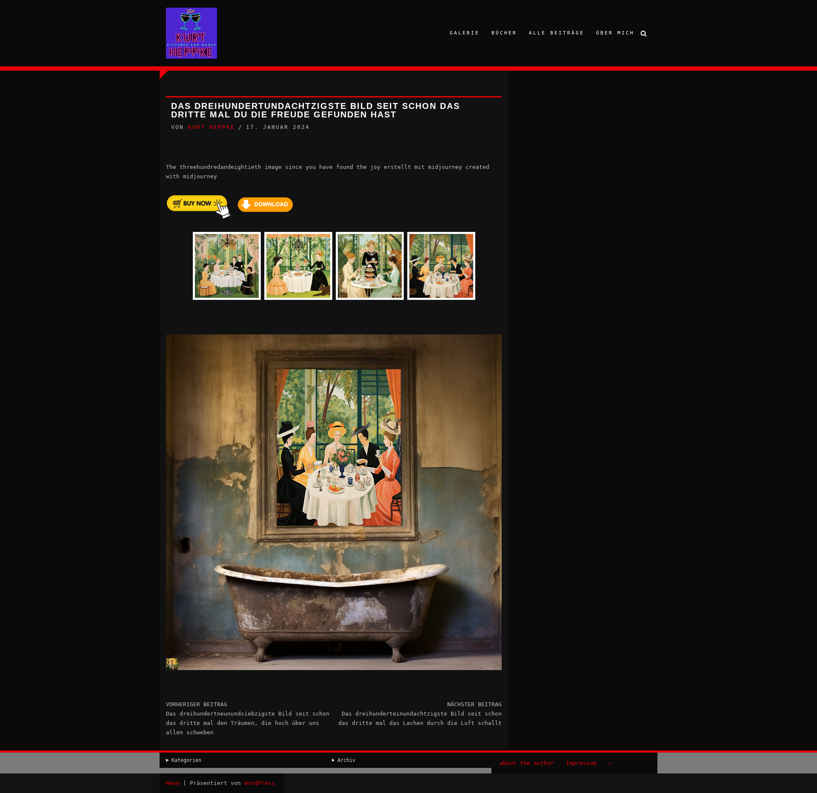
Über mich (615, 33)
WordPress (259, 783)
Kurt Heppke (211, 127)
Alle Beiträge (556, 33)
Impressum (581, 763)
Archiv (346, 760)
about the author (527, 763)
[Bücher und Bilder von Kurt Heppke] (191, 33)
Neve (173, 783)
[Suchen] (643, 33)
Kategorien (186, 760)
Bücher (504, 33)
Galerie (465, 33)
